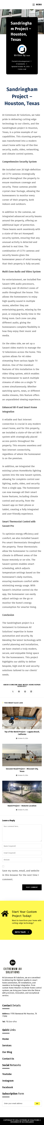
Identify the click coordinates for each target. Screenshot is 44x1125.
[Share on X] (13, 691)
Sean (28, 56)
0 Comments (20, 64)
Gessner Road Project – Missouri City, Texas (22, 770)
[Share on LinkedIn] (31, 691)
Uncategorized (24, 61)
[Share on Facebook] (19, 691)
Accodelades (28, 1122)
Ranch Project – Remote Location (22, 806)
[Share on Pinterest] (25, 691)
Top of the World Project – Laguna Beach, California (22, 733)
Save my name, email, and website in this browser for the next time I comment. (20, 875)
